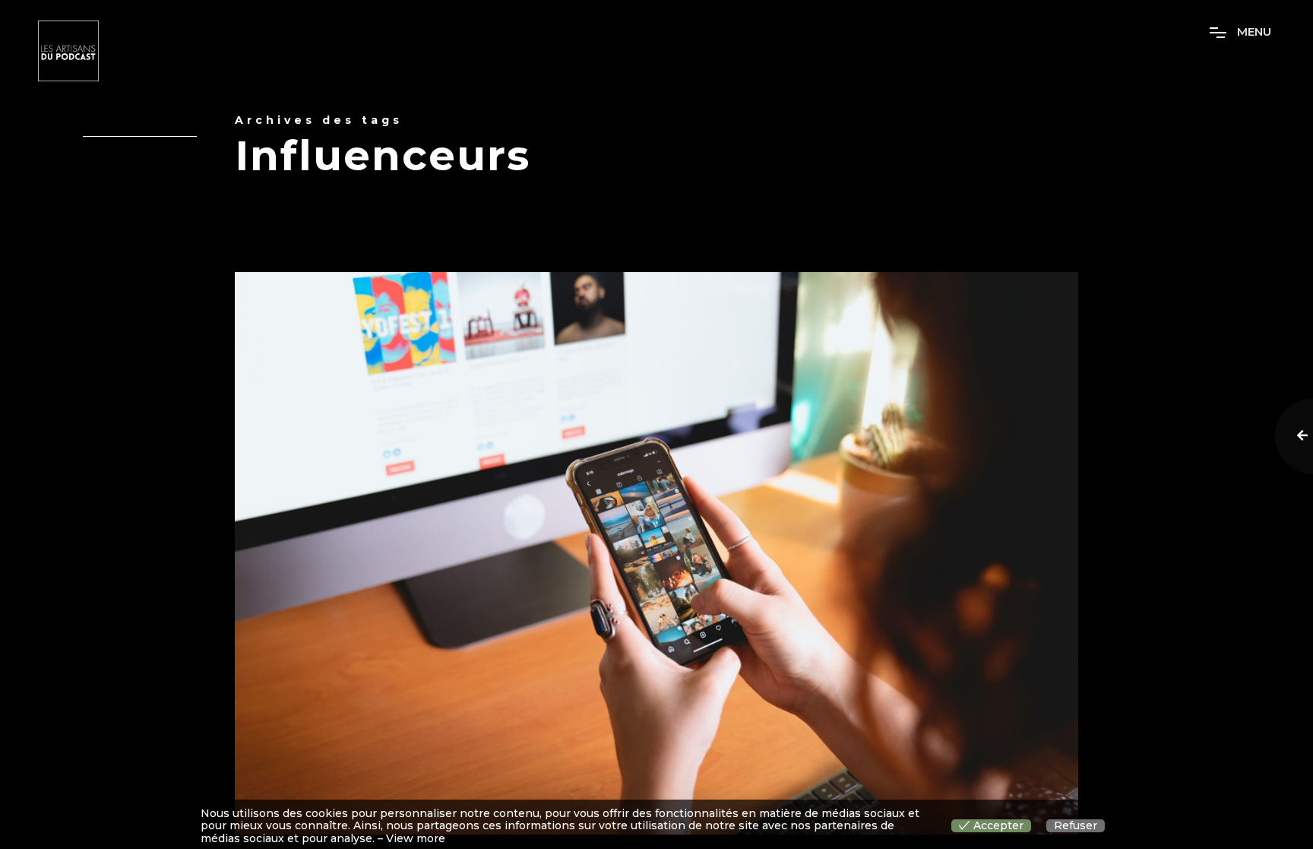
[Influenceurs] (656, 553)
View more (415, 838)
